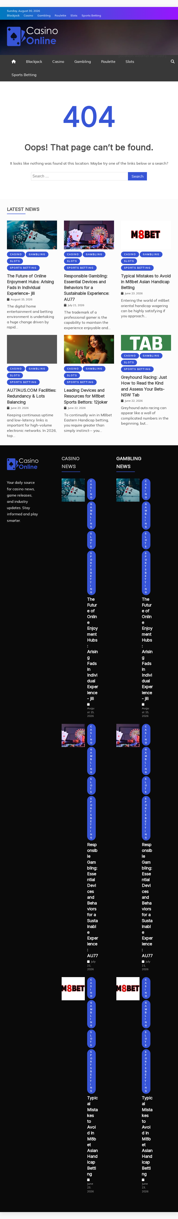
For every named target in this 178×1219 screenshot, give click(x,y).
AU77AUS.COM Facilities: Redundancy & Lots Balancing (31, 396)
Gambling (44, 15)
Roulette (60, 15)
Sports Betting (91, 15)
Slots (73, 15)
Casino (28, 15)
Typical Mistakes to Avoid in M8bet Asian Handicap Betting (146, 281)
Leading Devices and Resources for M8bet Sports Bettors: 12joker (86, 396)
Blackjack (13, 15)
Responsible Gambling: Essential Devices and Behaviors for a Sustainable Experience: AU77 (86, 287)
